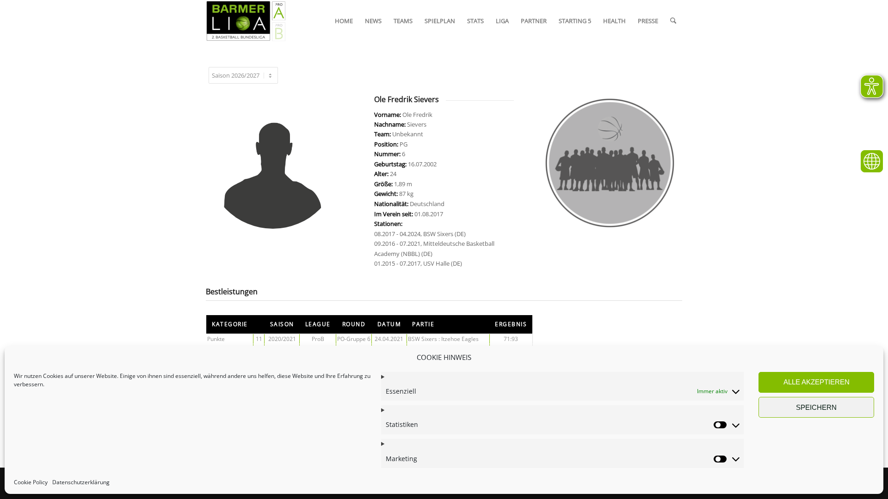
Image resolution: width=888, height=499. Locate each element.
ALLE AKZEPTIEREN (816, 382)
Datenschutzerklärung (81, 483)
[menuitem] (344, 20)
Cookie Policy (31, 483)
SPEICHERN (816, 407)
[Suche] (673, 20)
